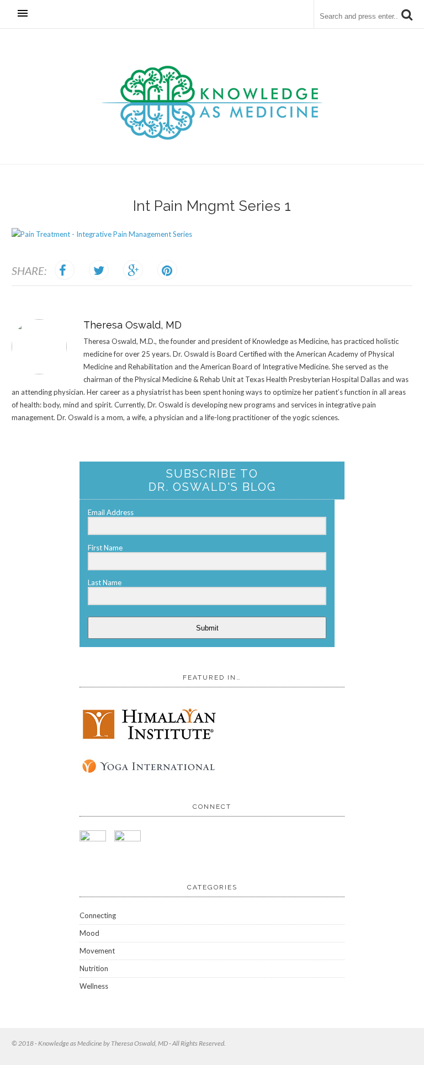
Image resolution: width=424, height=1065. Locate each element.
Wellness (94, 986)
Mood (89, 933)
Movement (97, 950)
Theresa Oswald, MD (132, 325)
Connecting (98, 915)
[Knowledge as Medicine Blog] (212, 137)
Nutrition (94, 968)
